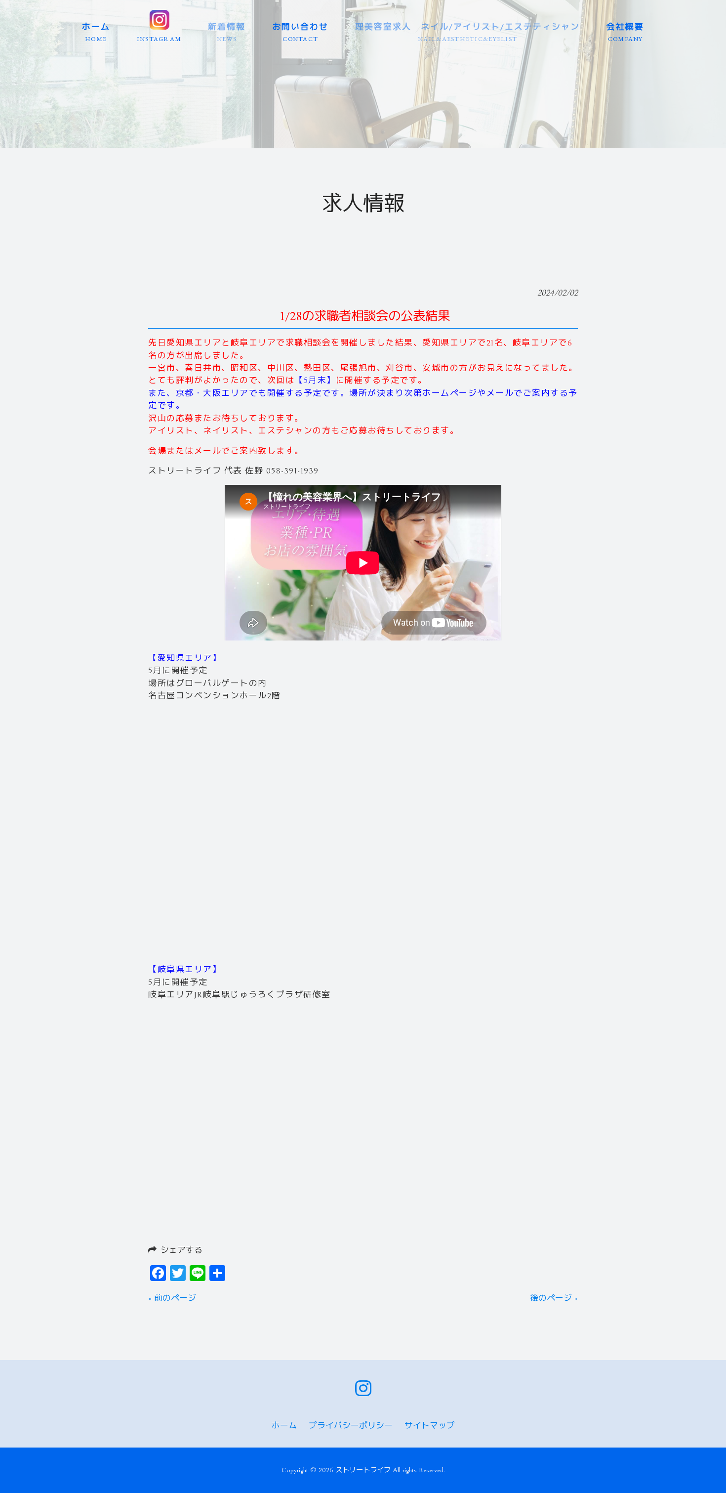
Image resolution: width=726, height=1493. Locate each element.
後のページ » (554, 1298)
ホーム (284, 1426)
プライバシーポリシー (351, 1426)
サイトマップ (429, 1426)
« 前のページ (172, 1298)
